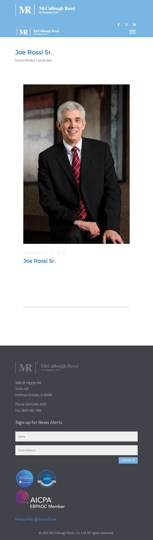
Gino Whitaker (27, 60)
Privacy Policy (25, 519)
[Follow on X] (126, 24)
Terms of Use (46, 519)
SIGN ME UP (128, 460)
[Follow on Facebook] (118, 24)
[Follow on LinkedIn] (134, 24)
